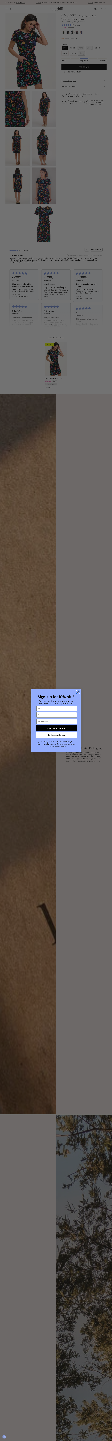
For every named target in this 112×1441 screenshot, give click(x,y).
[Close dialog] (78, 692)
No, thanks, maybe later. (57, 735)
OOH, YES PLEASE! (56, 728)
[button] (4, 1437)
